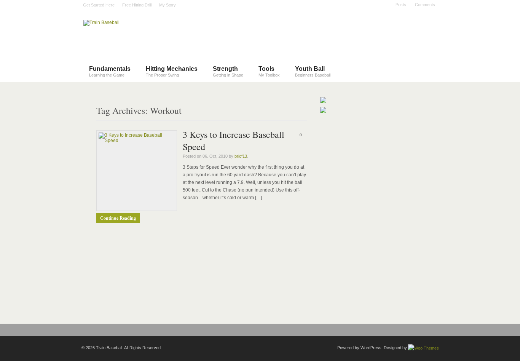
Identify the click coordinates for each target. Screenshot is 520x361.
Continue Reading (118, 218)
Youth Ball (312, 71)
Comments (425, 4)
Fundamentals (110, 71)
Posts (401, 4)
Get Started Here (99, 5)
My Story (167, 5)
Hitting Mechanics (172, 71)
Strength (228, 71)
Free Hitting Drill (137, 5)
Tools (269, 71)
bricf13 (240, 156)
